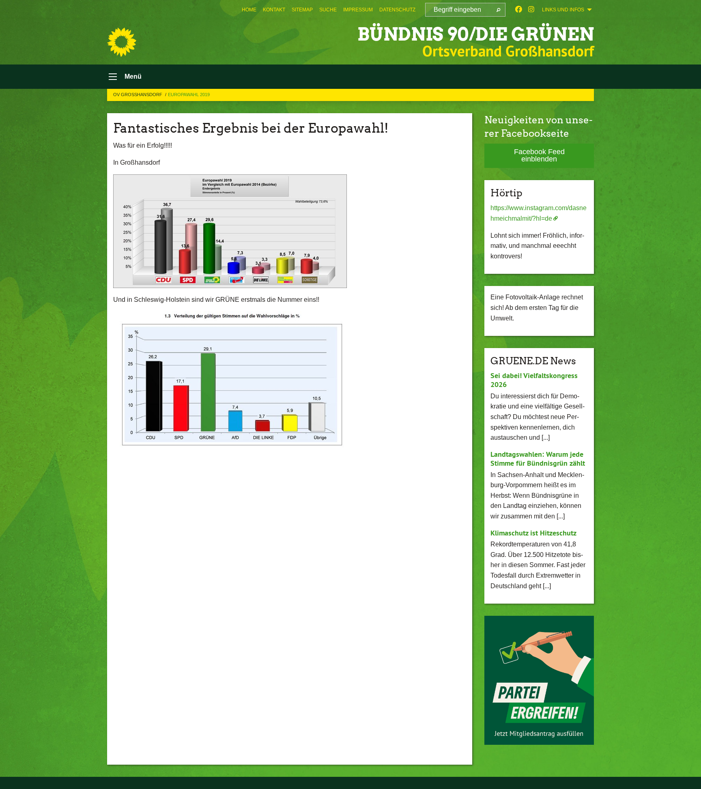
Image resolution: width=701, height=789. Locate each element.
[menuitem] (249, 9)
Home (249, 10)
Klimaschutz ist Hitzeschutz (533, 532)
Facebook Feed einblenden (539, 155)
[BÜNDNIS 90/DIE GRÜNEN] (121, 42)
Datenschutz (397, 10)
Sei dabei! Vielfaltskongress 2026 (534, 380)
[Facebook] (518, 9)
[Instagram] (531, 9)
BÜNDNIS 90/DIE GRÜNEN (475, 34)
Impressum (358, 10)
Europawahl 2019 (189, 94)
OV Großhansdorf (138, 94)
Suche (328, 10)
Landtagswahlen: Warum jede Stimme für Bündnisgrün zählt (537, 458)
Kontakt (274, 10)
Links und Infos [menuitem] (563, 10)
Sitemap (302, 10)
